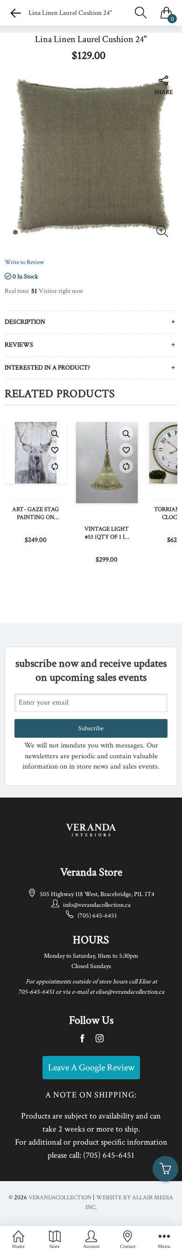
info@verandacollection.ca (97, 905)
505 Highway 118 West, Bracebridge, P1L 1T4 (97, 894)
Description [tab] (25, 322)
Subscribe (91, 728)
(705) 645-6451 (97, 916)
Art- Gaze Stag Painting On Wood (35, 514)
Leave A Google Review (91, 1068)
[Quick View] (55, 434)
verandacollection (59, 1198)
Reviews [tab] (19, 345)
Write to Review (24, 262)
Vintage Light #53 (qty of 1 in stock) (106, 534)
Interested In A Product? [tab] (47, 367)
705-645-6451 (36, 992)
